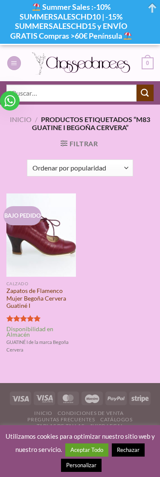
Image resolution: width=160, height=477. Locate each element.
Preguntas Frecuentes (61, 419)
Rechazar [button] (128, 449)
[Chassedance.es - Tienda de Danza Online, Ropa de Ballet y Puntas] (81, 63)
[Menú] (14, 63)
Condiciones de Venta (90, 413)
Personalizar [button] (81, 465)
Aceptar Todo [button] (86, 449)
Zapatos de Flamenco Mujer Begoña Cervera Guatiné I (36, 298)
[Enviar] (145, 93)
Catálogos (116, 419)
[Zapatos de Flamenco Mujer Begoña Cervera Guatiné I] (41, 234)
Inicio (21, 119)
